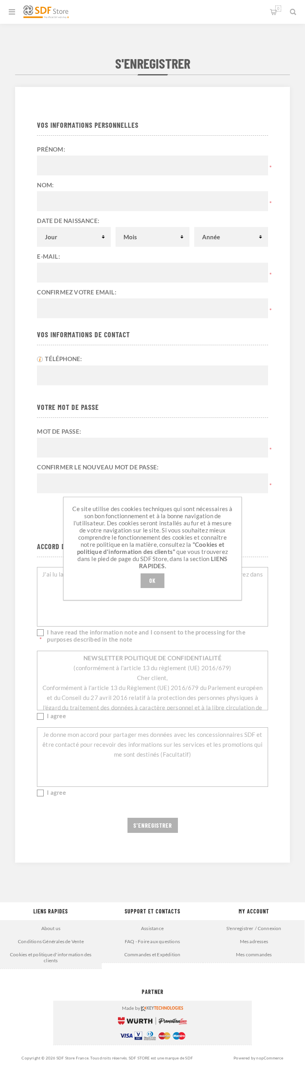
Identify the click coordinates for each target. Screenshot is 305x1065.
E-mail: (48, 256)
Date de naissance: (68, 220)
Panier (278, 8)
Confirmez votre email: (76, 292)
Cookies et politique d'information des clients (51, 957)
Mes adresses (254, 941)
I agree (56, 715)
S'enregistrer (240, 928)
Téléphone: (63, 358)
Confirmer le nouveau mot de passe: (97, 467)
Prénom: (51, 149)
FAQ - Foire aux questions (152, 941)
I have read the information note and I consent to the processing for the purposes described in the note (146, 636)
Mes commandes (254, 954)
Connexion (270, 928)
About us (51, 928)
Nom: (45, 184)
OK (152, 580)
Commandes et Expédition (152, 954)
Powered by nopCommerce (258, 1057)
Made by (131, 1008)
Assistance (152, 928)
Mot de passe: (59, 431)
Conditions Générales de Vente (51, 941)
